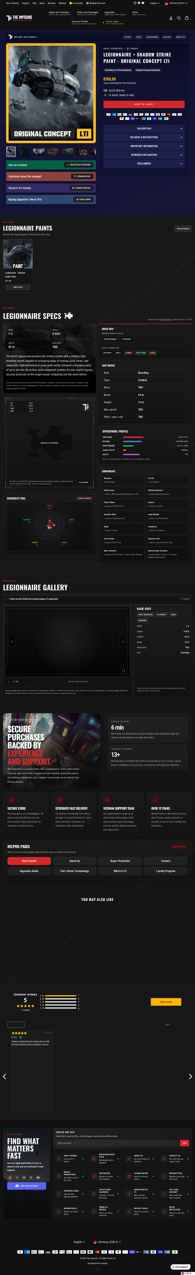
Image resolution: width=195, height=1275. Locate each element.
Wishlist (62, 3)
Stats (139, 37)
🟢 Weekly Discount (95, 3)
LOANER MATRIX (83, 188)
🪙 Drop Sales (76, 3)
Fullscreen (83, 482)
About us (180, 37)
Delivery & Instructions (144, 137)
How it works (29, 861)
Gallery (167, 37)
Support (25, 3)
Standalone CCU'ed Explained (118, 70)
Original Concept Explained (148, 70)
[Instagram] (10, 1178)
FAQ (34, 3)
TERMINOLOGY (84, 176)
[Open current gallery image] (67, 641)
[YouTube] (38, 1178)
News (42, 3)
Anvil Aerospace (113, 48)
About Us (74, 861)
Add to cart (18, 287)
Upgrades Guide (29, 871)
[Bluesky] (24, 1178)
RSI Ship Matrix (166, 319)
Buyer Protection (120, 861)
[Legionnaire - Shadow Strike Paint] (18, 254)
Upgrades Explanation (144, 154)
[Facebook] (17, 1178)
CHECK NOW (85, 199)
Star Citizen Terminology (74, 871)
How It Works (12, 3)
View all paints (183, 228)
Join (185, 1143)
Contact (165, 861)
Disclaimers (144, 163)
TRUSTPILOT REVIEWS (80, 164)
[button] (188, 1273)
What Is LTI (120, 871)
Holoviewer (152, 37)
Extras (127, 37)
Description (144, 128)
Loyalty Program (165, 871)
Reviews (52, 3)
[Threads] (31, 1178)
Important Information (144, 146)
